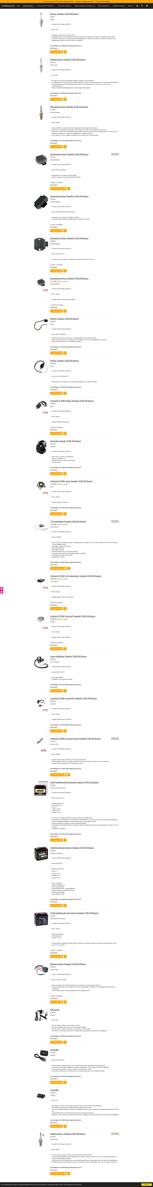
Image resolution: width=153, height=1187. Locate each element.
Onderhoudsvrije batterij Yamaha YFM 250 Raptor (72, 847)
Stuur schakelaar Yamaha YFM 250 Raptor (68, 656)
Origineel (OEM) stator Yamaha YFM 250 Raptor (71, 481)
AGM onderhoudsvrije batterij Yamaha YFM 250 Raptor (74, 782)
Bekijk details (53, 48)
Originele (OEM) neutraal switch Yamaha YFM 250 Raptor (75, 738)
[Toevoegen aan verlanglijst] (65, 51)
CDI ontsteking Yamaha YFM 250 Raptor (68, 521)
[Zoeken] (142, 6)
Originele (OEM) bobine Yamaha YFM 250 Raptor (72, 400)
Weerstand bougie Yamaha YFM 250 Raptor (69, 107)
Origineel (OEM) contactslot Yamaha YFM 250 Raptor (73, 698)
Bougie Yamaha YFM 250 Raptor (64, 14)
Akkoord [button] (147, 1184)
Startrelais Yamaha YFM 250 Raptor (65, 441)
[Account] (137, 6)
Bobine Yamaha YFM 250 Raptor (64, 318)
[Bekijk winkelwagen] (147, 6)
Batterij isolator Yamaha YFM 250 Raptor (68, 964)
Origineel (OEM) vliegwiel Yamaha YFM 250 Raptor (72, 616)
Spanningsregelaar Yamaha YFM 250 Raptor (69, 154)
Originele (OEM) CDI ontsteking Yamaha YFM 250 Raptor (75, 576)
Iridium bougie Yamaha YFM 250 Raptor (67, 59)
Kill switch (55, 1009)
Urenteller (54, 1049)
